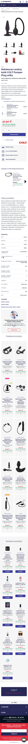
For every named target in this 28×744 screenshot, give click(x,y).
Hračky (7, 8)
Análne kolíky (4, 10)
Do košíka (7, 571)
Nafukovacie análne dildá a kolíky (10, 307)
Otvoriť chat (14, 330)
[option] (14, 180)
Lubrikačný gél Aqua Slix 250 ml (12, 113)
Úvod (2, 8)
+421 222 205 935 (11, 325)
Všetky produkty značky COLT (14, 693)
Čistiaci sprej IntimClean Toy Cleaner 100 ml (12, 106)
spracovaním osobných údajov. (17, 738)
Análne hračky (15, 8)
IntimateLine (10, 104)
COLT (2, 67)
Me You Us (9, 111)
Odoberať (14, 734)
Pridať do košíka (14, 134)
